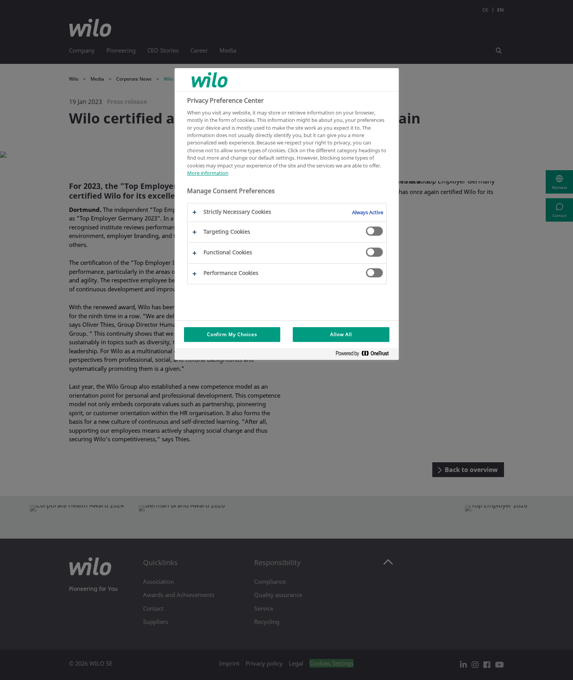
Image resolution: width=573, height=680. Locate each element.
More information (207, 172)
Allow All (341, 334)
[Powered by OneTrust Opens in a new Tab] (365, 355)
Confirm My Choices (232, 334)
